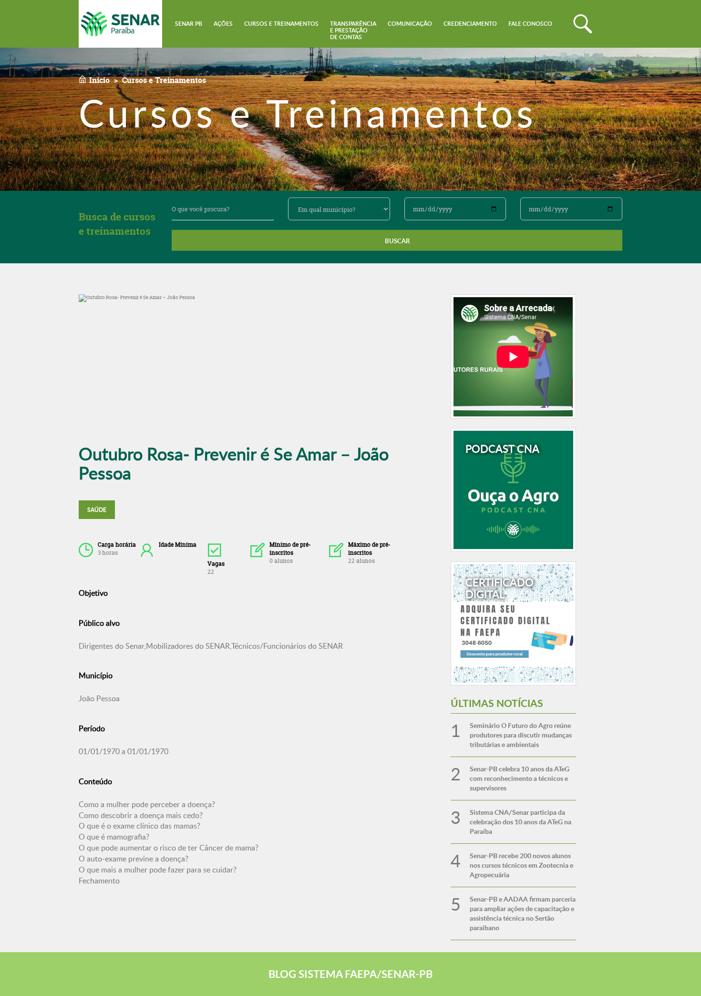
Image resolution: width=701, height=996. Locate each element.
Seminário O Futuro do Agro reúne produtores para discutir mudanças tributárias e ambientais (521, 735)
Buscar (397, 241)
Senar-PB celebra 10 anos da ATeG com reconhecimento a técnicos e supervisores (519, 778)
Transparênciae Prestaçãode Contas (353, 30)
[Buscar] (583, 24)
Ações (223, 24)
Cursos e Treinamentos (281, 24)
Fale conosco (530, 24)
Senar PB (188, 24)
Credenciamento (470, 24)
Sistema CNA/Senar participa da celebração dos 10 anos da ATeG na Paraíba (520, 822)
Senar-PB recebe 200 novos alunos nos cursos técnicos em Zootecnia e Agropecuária (521, 865)
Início (99, 80)
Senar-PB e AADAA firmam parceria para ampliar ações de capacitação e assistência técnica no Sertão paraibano (523, 913)
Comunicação (410, 24)
